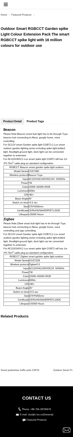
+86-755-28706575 (40, 409)
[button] (6, 4)
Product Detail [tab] (12, 121)
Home (4, 14)
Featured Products (21, 14)
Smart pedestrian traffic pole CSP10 (20, 370)
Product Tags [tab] (35, 121)
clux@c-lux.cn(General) (40, 414)
